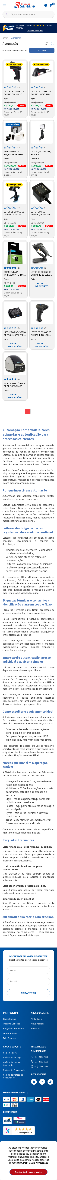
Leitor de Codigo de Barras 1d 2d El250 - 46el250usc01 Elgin (41, 273)
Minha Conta (36, 1018)
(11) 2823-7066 (41, 1056)
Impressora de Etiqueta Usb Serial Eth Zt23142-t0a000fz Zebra (14, 153)
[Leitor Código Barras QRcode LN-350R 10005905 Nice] (42, 192)
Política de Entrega (12, 1057)
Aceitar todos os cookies (28, 1172)
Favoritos (35, 1028)
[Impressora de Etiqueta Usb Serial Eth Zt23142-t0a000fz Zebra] (15, 132)
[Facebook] (34, 1082)
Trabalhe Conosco (11, 1023)
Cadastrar (28, 993)
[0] (51, 5)
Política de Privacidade (35, 1162)
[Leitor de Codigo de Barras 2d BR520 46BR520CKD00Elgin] (15, 192)
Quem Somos (9, 1018)
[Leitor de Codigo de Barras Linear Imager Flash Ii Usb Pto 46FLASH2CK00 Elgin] (42, 72)
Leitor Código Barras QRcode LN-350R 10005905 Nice (40, 213)
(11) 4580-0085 (41, 1061)
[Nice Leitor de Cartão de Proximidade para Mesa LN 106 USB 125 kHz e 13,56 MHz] (15, 313)
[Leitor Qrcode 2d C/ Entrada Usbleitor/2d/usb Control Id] (42, 132)
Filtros (42, 50)
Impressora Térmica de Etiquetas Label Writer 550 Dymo (14, 385)
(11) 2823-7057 (41, 1066)
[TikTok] (50, 1082)
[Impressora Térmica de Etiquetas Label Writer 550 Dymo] (15, 364)
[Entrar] (45, 5)
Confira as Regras (35, 30)
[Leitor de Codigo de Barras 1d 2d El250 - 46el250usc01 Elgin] (42, 253)
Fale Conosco (9, 1038)
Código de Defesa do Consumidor (13, 1076)
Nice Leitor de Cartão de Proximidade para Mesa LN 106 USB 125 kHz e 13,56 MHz (15, 334)
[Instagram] (42, 1082)
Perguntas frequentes (13, 1028)
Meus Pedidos (37, 1023)
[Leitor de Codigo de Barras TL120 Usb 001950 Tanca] (42, 313)
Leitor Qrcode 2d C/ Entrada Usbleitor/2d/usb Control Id (41, 153)
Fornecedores (10, 1033)
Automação (16, 38)
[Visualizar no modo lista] (46, 44)
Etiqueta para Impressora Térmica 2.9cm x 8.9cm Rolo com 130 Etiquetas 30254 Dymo (14, 273)
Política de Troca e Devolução (12, 1064)
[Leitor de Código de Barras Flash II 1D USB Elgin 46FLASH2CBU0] (15, 72)
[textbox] (28, 14)
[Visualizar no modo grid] (52, 44)
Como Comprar (10, 1052)
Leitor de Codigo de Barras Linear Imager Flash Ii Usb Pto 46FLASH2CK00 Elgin (42, 93)
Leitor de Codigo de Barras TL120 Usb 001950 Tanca (41, 334)
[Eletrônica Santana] (24, 5)
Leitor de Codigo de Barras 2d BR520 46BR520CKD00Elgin (14, 213)
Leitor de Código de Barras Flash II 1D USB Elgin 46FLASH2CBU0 (14, 93)
